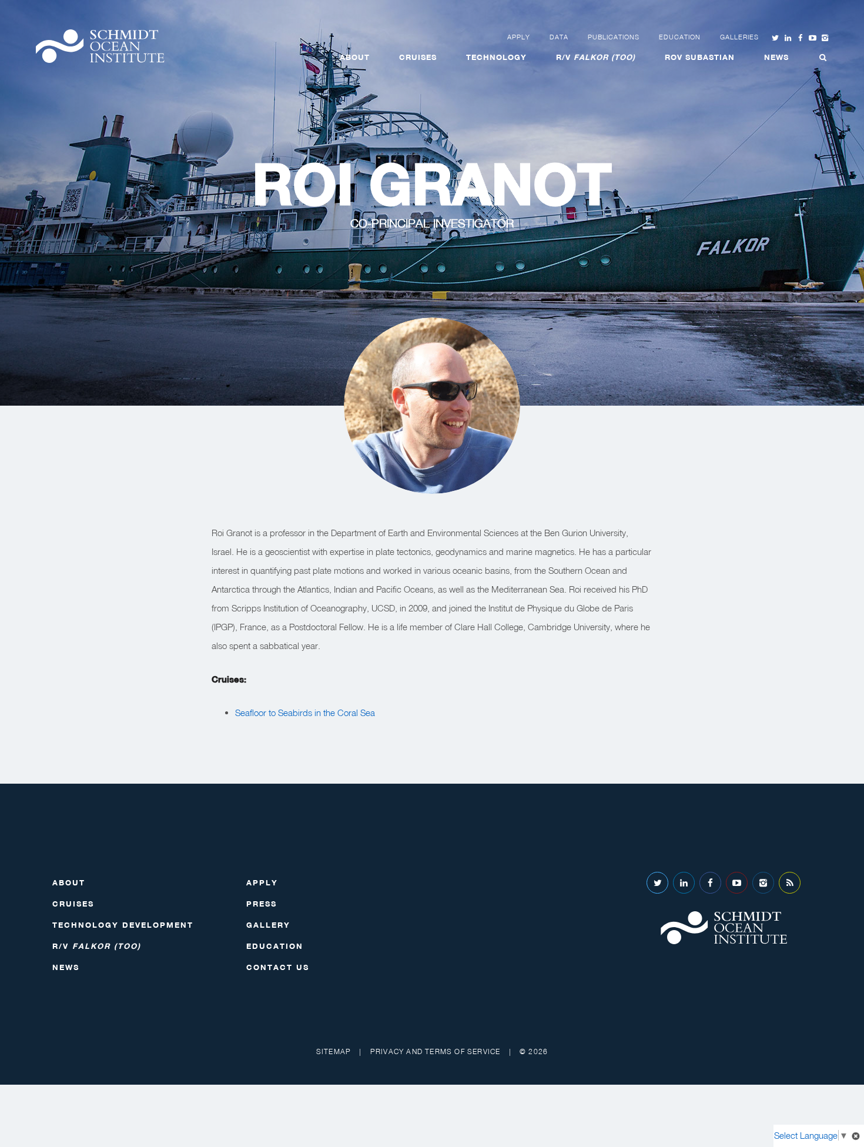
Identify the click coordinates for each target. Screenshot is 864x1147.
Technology (496, 57)
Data (559, 37)
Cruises (418, 57)
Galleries (739, 37)
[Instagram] (763, 883)
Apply (518, 37)
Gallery (268, 924)
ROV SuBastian (700, 57)
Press (261, 903)
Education (680, 37)
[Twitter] (657, 883)
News (776, 57)
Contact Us (277, 967)
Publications (613, 37)
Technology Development (122, 924)
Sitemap (333, 1051)
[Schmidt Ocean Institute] (100, 46)
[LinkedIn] (684, 883)
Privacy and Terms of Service (435, 1051)
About (355, 57)
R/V (595, 57)
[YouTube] (737, 883)
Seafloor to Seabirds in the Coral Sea (305, 712)
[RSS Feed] (790, 883)
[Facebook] (710, 883)
